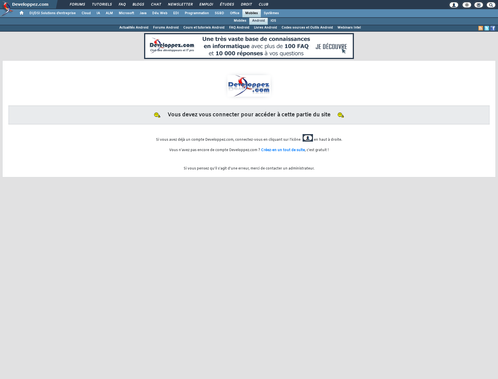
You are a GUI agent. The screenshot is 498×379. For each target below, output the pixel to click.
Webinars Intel (349, 28)
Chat (155, 4)
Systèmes (271, 13)
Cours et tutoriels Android (204, 28)
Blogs (138, 4)
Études (226, 4)
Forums (77, 4)
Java (143, 13)
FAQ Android (239, 28)
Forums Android (166, 28)
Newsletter (180, 4)
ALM (109, 13)
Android (258, 21)
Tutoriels (101, 4)
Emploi (206, 4)
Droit (246, 4)
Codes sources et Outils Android (307, 28)
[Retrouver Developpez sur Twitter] (486, 28)
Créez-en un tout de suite (283, 150)
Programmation (197, 13)
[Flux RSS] (480, 28)
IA (98, 13)
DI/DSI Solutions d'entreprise (52, 13)
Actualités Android (133, 28)
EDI (176, 13)
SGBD (219, 13)
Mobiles (251, 13)
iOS (273, 21)
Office (234, 13)
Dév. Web (159, 13)
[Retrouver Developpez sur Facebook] (493, 28)
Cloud (86, 13)
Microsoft (126, 13)
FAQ (122, 4)
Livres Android (265, 28)
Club (263, 4)
